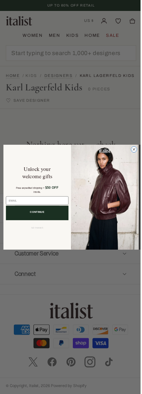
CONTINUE (34, 211)
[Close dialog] (131, 149)
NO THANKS (34, 228)
